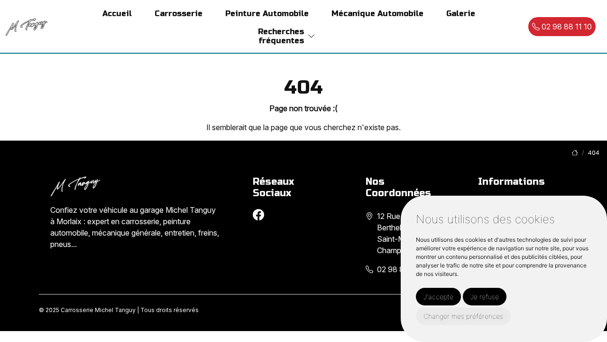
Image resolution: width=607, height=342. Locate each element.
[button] (311, 36)
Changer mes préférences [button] (463, 316)
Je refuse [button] (484, 297)
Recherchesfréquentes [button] (281, 36)
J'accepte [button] (438, 297)
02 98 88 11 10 (566, 26)
